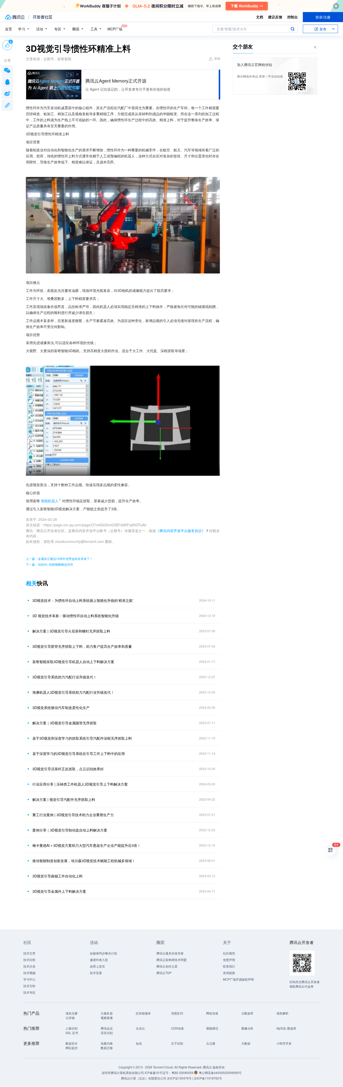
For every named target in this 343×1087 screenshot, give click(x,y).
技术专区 (29, 992)
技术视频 (29, 973)
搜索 (293, 29)
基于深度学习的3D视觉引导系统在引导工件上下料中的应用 (78, 753)
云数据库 (247, 1013)
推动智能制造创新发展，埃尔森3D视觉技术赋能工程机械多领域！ (83, 860)
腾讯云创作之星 (167, 966)
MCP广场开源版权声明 (238, 979)
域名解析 (282, 1013)
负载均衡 (107, 1043)
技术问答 (29, 959)
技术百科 (29, 986)
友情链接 (229, 973)
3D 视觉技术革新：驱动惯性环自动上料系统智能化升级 (75, 615)
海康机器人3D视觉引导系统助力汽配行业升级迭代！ (73, 692)
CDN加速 (177, 1028)
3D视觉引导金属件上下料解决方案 (59, 891)
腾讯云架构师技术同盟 (171, 959)
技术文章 (29, 953)
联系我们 (229, 966)
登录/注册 (322, 17)
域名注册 (72, 1013)
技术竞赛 (96, 973)
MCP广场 (114, 28)
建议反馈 (275, 16)
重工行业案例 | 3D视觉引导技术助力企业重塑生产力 (73, 814)
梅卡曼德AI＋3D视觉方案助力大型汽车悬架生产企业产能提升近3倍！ (86, 845)
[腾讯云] (15, 17)
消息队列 (177, 1013)
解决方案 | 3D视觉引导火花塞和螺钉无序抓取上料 (71, 630)
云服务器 (107, 1013)
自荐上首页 (97, 966)
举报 (217, 58)
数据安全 (72, 1043)
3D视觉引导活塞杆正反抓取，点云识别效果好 (68, 768)
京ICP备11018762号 (208, 1078)
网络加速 (212, 1013)
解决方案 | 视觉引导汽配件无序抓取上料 (63, 799)
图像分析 (247, 1028)
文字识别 (177, 1043)
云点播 (210, 1043)
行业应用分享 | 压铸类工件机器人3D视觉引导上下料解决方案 (80, 784)
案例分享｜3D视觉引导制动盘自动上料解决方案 (69, 830)
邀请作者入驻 (99, 959)
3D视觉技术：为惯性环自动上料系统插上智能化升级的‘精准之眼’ (82, 600)
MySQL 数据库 (286, 1028)
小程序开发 (284, 1043)
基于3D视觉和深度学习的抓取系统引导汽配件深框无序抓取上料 (82, 738)
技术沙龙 (29, 966)
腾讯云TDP (164, 973)
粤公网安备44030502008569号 (220, 1072)
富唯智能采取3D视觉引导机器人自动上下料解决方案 (73, 661)
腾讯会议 (107, 1028)
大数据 (245, 1043)
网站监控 (72, 1048)
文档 (259, 16)
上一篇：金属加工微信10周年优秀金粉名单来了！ (59, 558)
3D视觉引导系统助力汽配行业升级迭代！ (64, 676)
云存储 (70, 1017)
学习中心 (29, 979)
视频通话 (212, 1028)
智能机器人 (50, 500)
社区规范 (229, 953)
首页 (8, 28)
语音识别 (107, 1033)
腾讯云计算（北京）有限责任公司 (143, 1078)
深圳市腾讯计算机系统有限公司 (123, 1072)
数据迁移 (107, 1048)
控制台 (292, 16)
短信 (139, 1043)
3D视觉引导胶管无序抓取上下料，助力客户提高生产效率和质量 (82, 646)
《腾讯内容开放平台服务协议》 (180, 530)
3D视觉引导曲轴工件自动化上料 (57, 875)
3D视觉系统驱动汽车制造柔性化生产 (61, 707)
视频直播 (107, 1017)
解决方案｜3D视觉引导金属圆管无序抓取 (64, 722)
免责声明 (229, 959)
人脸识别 (72, 1028)
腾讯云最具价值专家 (170, 953)
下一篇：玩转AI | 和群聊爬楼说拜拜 (49, 564)
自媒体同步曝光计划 (103, 953)
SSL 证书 (72, 1033)
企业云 (140, 1028)
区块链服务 (143, 1013)
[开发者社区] (42, 17)
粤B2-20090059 (183, 1072)
